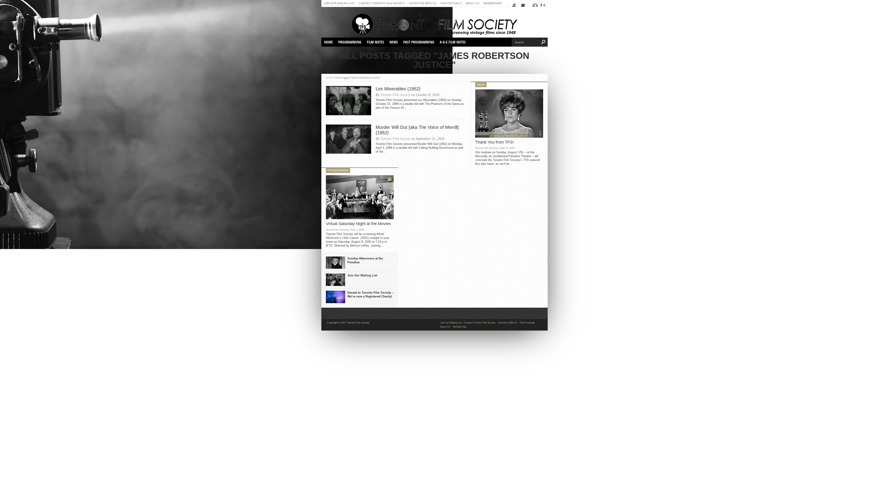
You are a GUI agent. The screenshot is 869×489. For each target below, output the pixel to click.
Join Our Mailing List (362, 275)
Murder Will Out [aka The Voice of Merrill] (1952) (417, 130)
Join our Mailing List (339, 3)
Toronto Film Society (395, 95)
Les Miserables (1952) (398, 88)
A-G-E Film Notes (453, 42)
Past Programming (418, 42)
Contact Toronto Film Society (382, 3)
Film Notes (375, 42)
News (393, 42)
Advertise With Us (422, 3)
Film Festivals (450, 3)
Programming (349, 42)
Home (328, 42)
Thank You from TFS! (494, 142)
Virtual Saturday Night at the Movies (358, 223)
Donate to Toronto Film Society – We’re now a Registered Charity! (370, 294)
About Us (472, 3)
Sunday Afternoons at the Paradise (365, 260)
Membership (492, 3)
